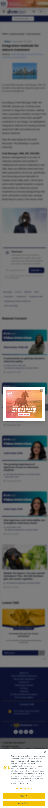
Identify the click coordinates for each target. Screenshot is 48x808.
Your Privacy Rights (24, 788)
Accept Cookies (24, 803)
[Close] (45, 752)
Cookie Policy (22, 783)
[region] (24, 778)
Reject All (24, 796)
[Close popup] (41, 390)
